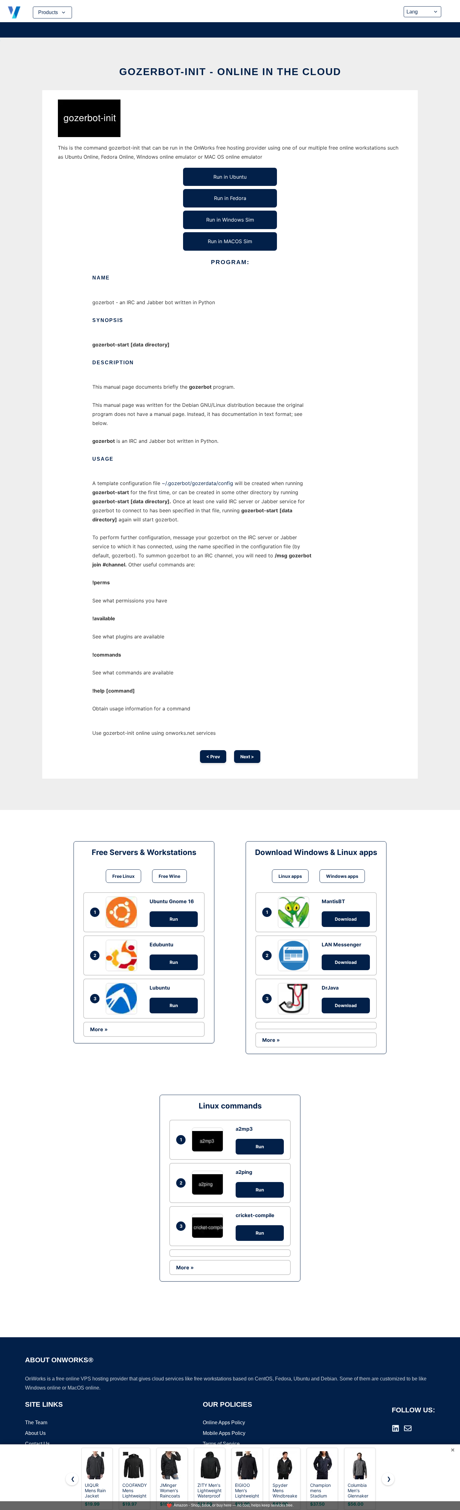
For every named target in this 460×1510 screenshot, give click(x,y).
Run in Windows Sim (230, 220)
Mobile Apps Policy (224, 1433)
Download (346, 919)
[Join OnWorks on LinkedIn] (395, 1428)
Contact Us (37, 1443)
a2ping (244, 1172)
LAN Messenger (341, 944)
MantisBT (333, 901)
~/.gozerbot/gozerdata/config (197, 483)
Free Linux (123, 876)
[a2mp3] (209, 1140)
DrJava (330, 988)
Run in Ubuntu (230, 177)
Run (174, 919)
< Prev (213, 756)
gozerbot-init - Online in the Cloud (230, 71)
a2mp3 (244, 1129)
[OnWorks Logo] (14, 12)
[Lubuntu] (123, 998)
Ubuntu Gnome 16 (172, 901)
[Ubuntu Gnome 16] (123, 912)
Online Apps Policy (224, 1422)
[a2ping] (209, 1183)
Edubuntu (161, 944)
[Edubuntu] (123, 955)
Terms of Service (221, 1443)
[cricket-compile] (209, 1226)
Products (48, 12)
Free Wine (169, 876)
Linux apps (290, 876)
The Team (36, 1422)
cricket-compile (255, 1215)
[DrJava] (295, 998)
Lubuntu (160, 988)
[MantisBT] (295, 912)
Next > (247, 756)
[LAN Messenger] (295, 955)
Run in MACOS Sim (230, 241)
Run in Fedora (230, 198)
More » (99, 1029)
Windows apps (342, 876)
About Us (35, 1433)
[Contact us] (407, 1428)
